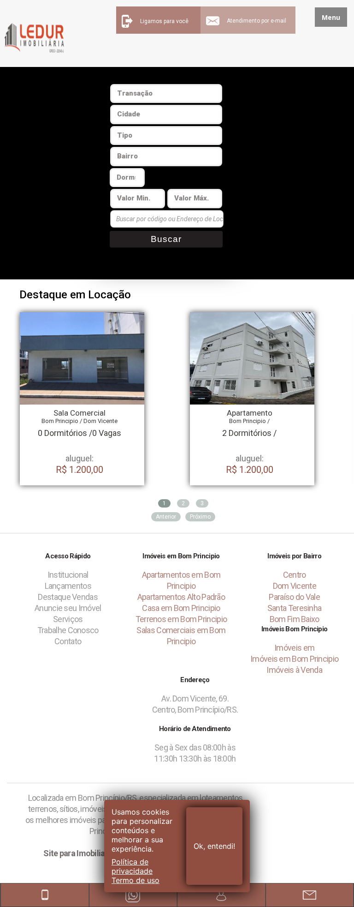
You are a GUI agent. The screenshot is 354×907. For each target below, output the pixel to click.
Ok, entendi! (214, 846)
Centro (294, 575)
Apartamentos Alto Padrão (181, 597)
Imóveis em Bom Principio (294, 659)
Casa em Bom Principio (181, 608)
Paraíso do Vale (294, 597)
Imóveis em (294, 648)
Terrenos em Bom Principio (181, 619)
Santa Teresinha (294, 608)
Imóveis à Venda (294, 670)
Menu (331, 17)
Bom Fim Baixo (294, 619)
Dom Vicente (294, 586)
